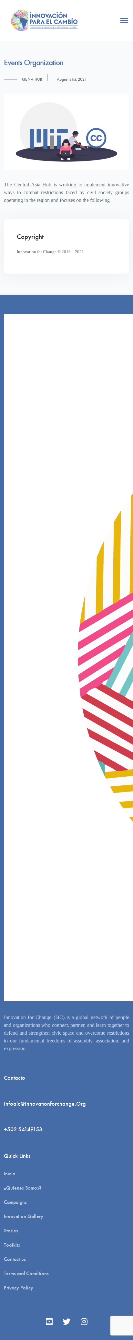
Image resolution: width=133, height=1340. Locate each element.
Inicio (9, 1173)
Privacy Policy (18, 1288)
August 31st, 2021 (72, 79)
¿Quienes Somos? (22, 1188)
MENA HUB (32, 79)
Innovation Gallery (23, 1216)
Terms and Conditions (26, 1273)
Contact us (15, 1259)
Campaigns (15, 1202)
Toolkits (12, 1245)
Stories (11, 1231)
